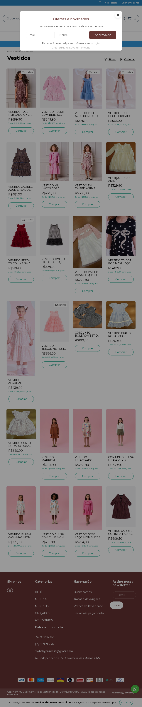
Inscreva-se (102, 35)
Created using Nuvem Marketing (71, 47)
